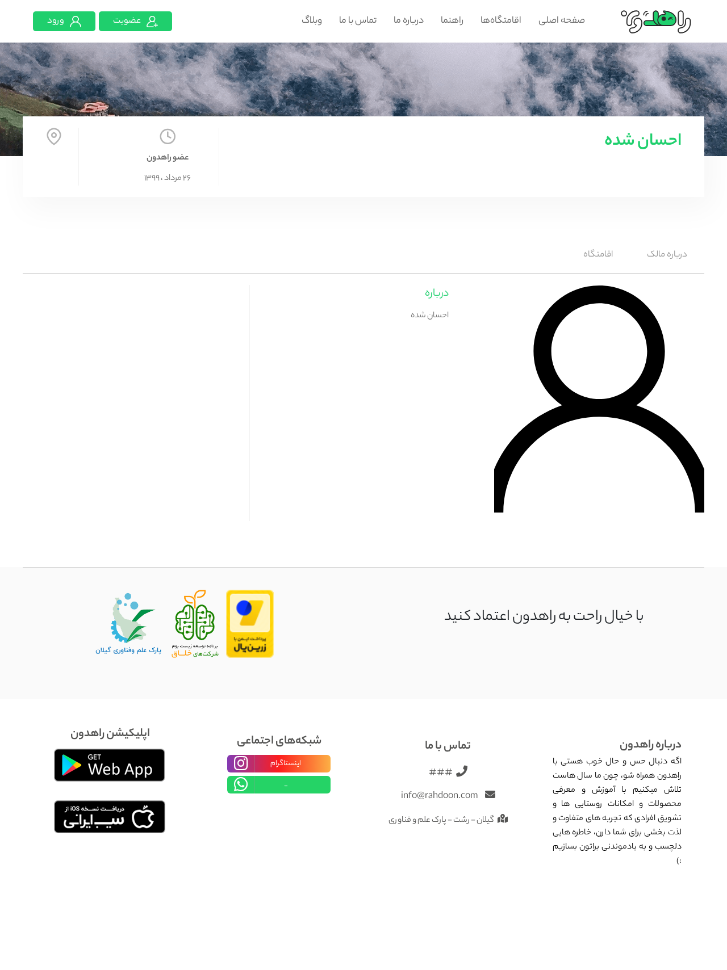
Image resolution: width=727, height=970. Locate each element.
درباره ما (409, 21)
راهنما (452, 21)
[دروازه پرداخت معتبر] (250, 624)
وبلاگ (312, 21)
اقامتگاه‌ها (501, 21)
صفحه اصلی (561, 21)
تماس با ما (358, 21)
